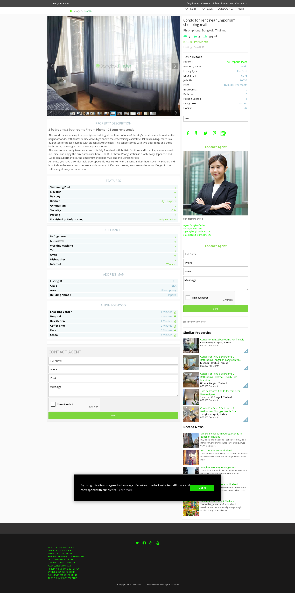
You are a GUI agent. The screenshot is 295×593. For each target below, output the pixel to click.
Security (55, 210)
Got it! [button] (202, 487)
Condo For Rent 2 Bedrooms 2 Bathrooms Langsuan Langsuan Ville (220, 358)
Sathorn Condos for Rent (61, 572)
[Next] (175, 66)
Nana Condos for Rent (59, 565)
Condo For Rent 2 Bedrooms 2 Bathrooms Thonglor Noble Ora (218, 409)
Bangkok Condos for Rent (61, 547)
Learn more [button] (125, 490)
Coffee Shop (58, 325)
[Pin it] (214, 133)
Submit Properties (223, 3)
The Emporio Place (236, 61)
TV (51, 250)
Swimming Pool (60, 187)
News (241, 8)
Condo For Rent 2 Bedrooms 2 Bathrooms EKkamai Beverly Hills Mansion (218, 377)
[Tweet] (205, 133)
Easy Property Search (198, 3)
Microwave (57, 241)
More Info (245, 350)
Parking (55, 214)
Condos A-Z (225, 8)
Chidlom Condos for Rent (61, 559)
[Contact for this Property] (223, 133)
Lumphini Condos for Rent (61, 562)
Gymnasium (58, 205)
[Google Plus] (196, 133)
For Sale (207, 8)
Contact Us (241, 3)
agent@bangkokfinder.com (197, 231)
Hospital (55, 316)
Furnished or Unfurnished (66, 219)
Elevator (55, 191)
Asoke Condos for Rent (60, 553)
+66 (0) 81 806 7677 (192, 228)
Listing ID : (57, 281)
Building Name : (60, 294)
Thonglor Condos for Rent (62, 578)
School (54, 335)
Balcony (55, 196)
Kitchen (55, 201)
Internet (55, 264)
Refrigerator (58, 236)
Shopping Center (61, 311)
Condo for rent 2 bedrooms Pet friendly (222, 339)
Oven (53, 254)
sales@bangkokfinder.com (197, 235)
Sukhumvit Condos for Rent (62, 575)
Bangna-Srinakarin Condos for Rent (66, 556)
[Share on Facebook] (188, 133)
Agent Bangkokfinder (194, 225)
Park (53, 330)
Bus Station (57, 321)
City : (53, 285)
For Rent (190, 8)
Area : (54, 290)
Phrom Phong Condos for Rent (64, 569)
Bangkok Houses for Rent (61, 550)
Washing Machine (61, 245)
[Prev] (51, 66)
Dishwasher (57, 259)
